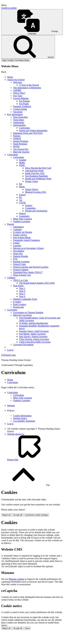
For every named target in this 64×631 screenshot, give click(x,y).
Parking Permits (20, 256)
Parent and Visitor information (33, 130)
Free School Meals (22, 237)
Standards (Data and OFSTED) (28, 133)
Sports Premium (20, 141)
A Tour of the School (29, 85)
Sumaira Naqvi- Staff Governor (34, 331)
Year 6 (22, 296)
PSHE (22, 165)
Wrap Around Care (22, 275)
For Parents (24, 101)
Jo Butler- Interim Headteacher (33, 323)
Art (20, 200)
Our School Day (21, 149)
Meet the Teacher (21, 152)
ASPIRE (17, 90)
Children (11, 277)
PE (20, 197)
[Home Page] (8, 355)
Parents (10, 224)
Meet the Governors (22, 315)
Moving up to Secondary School (28, 248)
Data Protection (20, 117)
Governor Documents (23, 344)
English (22, 160)
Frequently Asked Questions (26, 240)
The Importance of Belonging (27, 87)
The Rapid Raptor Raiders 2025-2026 (37, 283)
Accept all (17, 515)
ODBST (17, 138)
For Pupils (24, 103)
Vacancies (17, 111)
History (22, 213)
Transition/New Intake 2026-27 (28, 272)
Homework (18, 307)
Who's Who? (19, 93)
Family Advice (20, 235)
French (22, 194)
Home (10, 77)
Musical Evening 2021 (35, 192)
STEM (22, 202)
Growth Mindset (21, 98)
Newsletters (18, 251)
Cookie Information (22, 415)
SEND (16, 146)
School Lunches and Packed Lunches (30, 267)
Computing (30, 208)
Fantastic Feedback (22, 106)
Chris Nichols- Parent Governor (34, 339)
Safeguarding (19, 125)
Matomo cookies (16, 579)
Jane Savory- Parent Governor (33, 336)
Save (27, 628)
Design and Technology (36, 210)
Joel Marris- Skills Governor (32, 334)
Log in (10, 350)
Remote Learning (21, 261)
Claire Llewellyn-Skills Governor (34, 342)
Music (22, 186)
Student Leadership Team (25, 299)
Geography (24, 216)
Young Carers (31, 181)
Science (28, 205)
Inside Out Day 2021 (35, 173)
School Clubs (19, 264)
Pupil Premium (20, 144)
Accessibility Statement (24, 421)
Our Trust (17, 95)
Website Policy (20, 418)
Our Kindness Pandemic (36, 176)
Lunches (17, 245)
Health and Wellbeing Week (38, 178)
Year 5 (22, 293)
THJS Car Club (20, 280)
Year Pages (18, 285)
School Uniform (20, 269)
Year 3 (22, 288)
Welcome (17, 82)
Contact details (20, 109)
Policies (16, 136)
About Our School (16, 79)
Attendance (18, 227)
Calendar (17, 229)
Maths (22, 162)
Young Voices (31, 189)
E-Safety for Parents (22, 232)
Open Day (18, 253)
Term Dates (18, 119)
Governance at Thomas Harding (28, 312)
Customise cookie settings (36, 515)
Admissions (18, 122)
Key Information (15, 114)
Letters (16, 243)
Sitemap (11, 405)
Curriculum (24, 128)
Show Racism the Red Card (38, 168)
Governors (12, 310)
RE (20, 184)
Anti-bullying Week (34, 170)
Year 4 (22, 291)
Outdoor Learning (21, 221)
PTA (15, 259)
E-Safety (17, 301)
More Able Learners (22, 219)
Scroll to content (9, 8)
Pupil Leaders (19, 304)
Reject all (6, 515)
